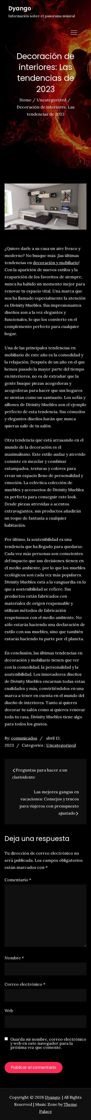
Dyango (19, 8)
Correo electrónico (25, 984)
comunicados (24, 738)
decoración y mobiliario (56, 262)
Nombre (14, 957)
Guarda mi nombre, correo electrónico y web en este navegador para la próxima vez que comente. (48, 1043)
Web (9, 1010)
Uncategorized (61, 745)
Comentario (18, 879)
